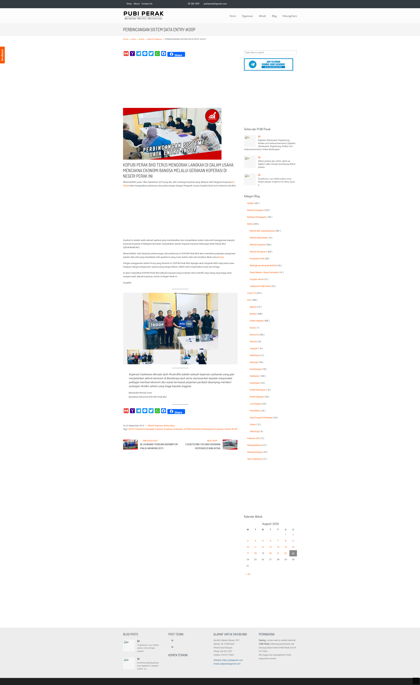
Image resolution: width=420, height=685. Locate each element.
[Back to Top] (416, 681)
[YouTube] (288, 3)
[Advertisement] (180, 83)
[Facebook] (271, 3)
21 (278, 553)
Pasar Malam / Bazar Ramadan (267, 272)
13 (270, 547)
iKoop (221, 257)
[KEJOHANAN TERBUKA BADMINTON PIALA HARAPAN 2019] (130, 449)
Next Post (213, 441)
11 (255, 547)
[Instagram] (282, 3)
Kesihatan (257, 376)
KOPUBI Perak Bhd (192, 429)
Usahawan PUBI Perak (263, 286)
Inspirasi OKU (255, 438)
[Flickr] (292, 3)
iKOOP (131, 429)
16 (293, 547)
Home (125, 39)
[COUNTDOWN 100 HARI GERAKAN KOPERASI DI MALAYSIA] (230, 449)
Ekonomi (257, 334)
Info (252, 300)
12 (263, 547)
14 (278, 547)
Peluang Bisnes (257, 445)
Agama (256, 307)
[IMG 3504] (140, 357)
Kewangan (257, 383)
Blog (134, 39)
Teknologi (256, 431)
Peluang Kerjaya (257, 452)
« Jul (248, 574)
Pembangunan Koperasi (212, 429)
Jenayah (256, 348)
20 (270, 553)
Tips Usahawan (257, 459)
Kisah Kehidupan (260, 390)
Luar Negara (258, 404)
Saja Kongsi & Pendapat (264, 417)
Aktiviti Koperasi (154, 39)
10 (248, 547)
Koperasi (159, 429)
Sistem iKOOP (231, 429)
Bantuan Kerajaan (258, 210)
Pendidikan (257, 410)
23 (293, 553)
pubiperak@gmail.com (215, 3)
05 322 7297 (194, 3)
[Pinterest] (295, 3)
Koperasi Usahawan (173, 429)
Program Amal (259, 279)
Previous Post (150, 441)
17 (248, 553)
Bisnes (256, 314)
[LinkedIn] (278, 3)
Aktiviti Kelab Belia (261, 237)
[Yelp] (285, 3)
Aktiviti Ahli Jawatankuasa (265, 231)
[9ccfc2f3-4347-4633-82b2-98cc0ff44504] (193, 357)
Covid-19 (254, 293)
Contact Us (146, 3)
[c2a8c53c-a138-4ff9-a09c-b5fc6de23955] (220, 357)
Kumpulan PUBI (259, 258)
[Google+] (275, 3)
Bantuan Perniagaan (259, 217)
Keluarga (256, 362)
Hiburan (255, 341)
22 (285, 553)
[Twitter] (268, 3)
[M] (250, 141)
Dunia (254, 327)
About (137, 3)
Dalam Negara (260, 320)
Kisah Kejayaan (259, 396)
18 (255, 553)
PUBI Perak (143, 15)
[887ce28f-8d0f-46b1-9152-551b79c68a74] (167, 357)
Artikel (253, 203)
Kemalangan (258, 369)
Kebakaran (257, 355)
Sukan (255, 424)
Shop (129, 3)
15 (285, 547)
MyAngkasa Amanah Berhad (266, 265)
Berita (141, 39)
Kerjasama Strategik (144, 429)
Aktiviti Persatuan (261, 251)
